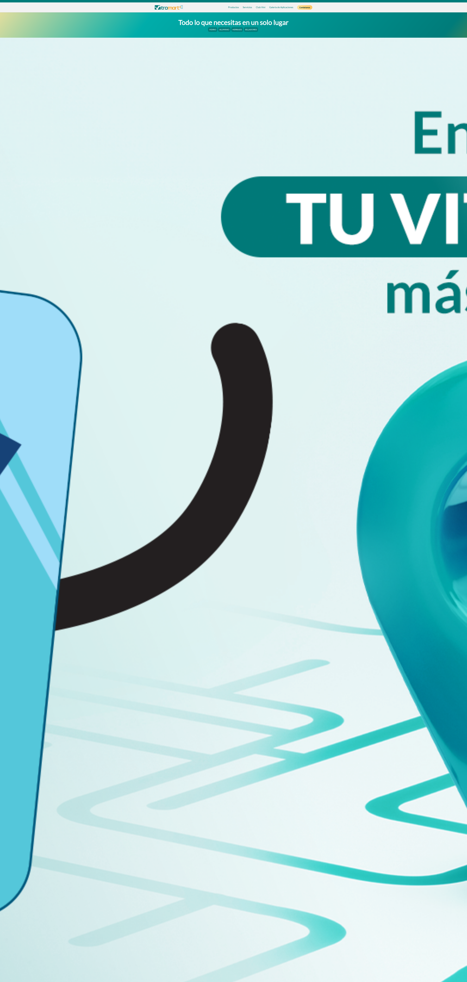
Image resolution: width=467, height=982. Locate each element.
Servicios (247, 7)
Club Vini (260, 7)
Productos (233, 7)
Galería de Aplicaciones (281, 7)
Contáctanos (304, 7)
